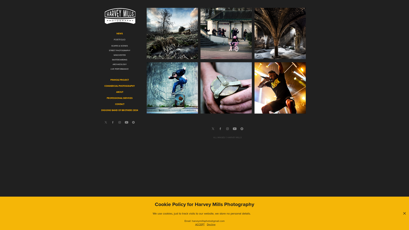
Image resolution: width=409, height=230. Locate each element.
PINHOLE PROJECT (119, 80)
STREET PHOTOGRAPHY (119, 50)
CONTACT (119, 104)
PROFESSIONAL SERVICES (120, 98)
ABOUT (119, 92)
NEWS (119, 33)
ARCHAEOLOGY (120, 64)
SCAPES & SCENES (119, 45)
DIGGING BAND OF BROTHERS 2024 (119, 110)
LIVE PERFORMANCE (120, 69)
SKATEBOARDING (119, 59)
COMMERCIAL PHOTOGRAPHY (119, 86)
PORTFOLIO (119, 39)
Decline (211, 224)
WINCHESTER (120, 55)
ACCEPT (200, 224)
